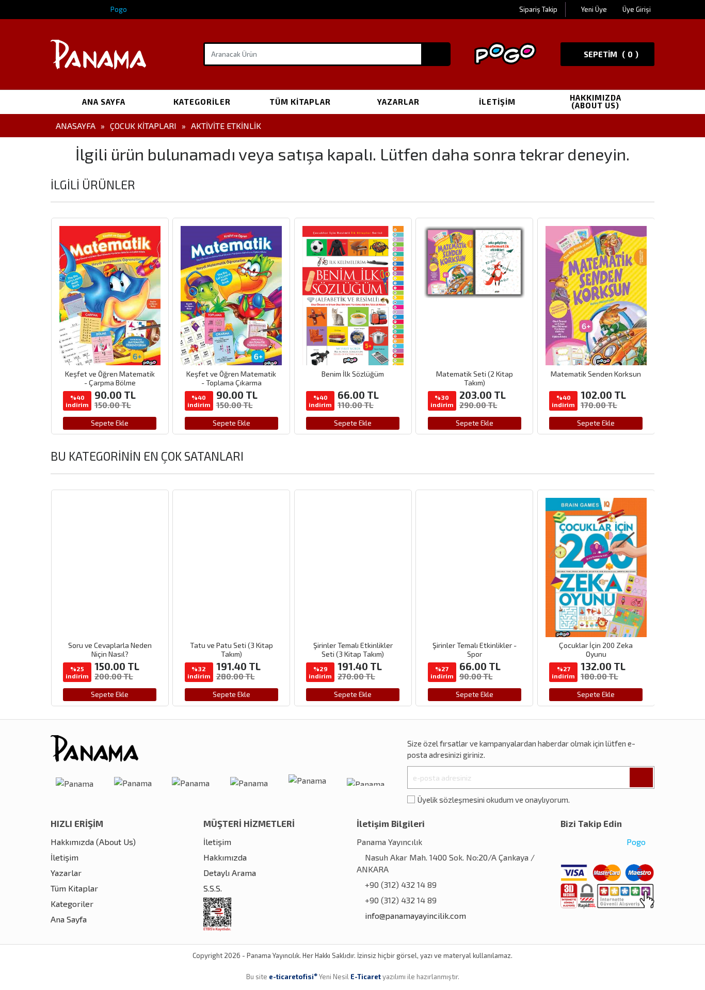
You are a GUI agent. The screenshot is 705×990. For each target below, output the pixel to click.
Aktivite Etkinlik (226, 126)
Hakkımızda (225, 857)
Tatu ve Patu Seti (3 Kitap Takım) (109, 649)
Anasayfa (75, 126)
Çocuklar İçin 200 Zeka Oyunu (474, 649)
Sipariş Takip (538, 9)
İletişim (497, 101)
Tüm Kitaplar (300, 101)
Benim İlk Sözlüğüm (231, 373)
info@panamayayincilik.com (415, 915)
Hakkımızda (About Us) (595, 101)
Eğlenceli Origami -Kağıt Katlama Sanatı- (595, 649)
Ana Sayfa (103, 101)
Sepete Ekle (110, 423)
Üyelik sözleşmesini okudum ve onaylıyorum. (494, 799)
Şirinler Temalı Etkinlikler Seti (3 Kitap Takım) (231, 649)
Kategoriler (202, 101)
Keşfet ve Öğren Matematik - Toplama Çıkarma (109, 378)
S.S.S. (212, 888)
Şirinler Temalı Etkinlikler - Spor (353, 649)
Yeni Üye (594, 9)
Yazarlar (398, 101)
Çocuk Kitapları (143, 126)
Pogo (118, 9)
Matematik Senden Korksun (474, 373)
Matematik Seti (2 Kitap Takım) (352, 378)
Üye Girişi (636, 9)
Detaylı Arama (229, 873)
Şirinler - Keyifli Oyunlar (595, 373)
